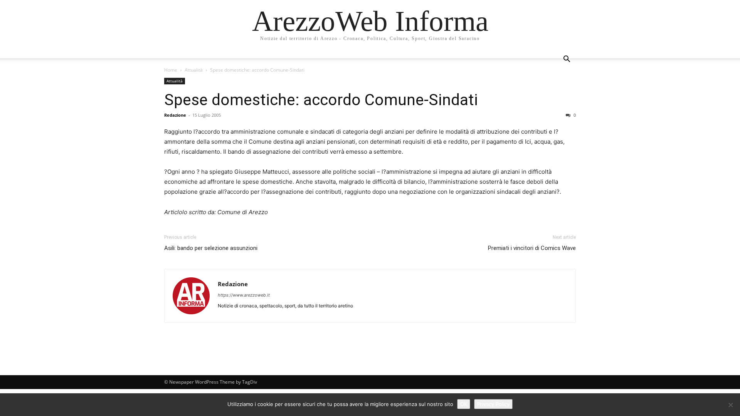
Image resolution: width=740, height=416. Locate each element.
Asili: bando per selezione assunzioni (210, 248)
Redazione (175, 115)
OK (463, 404)
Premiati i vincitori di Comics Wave (532, 248)
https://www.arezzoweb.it (244, 295)
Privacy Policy (493, 404)
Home (170, 70)
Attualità (194, 70)
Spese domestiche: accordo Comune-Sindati (321, 100)
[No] (730, 405)
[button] (566, 60)
